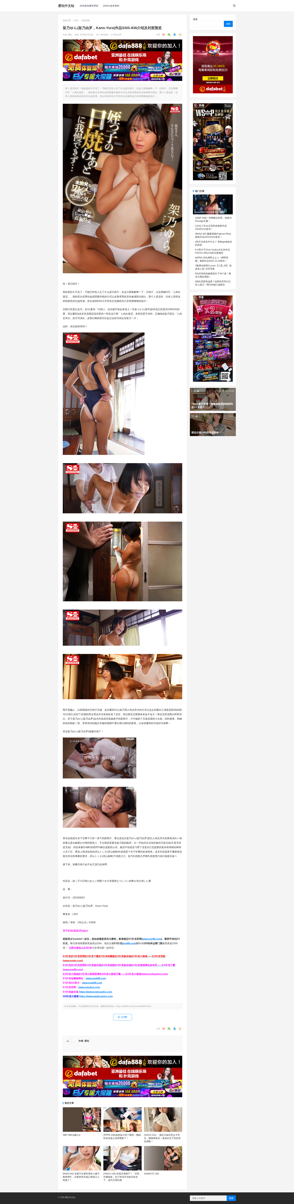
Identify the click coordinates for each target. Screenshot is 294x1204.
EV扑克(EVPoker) (78, 930)
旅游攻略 (86, 20)
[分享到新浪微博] (163, 34)
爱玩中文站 (66, 5)
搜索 (195, 19)
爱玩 (70, 35)
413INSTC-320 (151, 1173)
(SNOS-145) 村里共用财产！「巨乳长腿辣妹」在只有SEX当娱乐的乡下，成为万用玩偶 (121, 1176)
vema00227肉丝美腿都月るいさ (209, 212)
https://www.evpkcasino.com (95, 992)
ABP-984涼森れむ (72, 1135)
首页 (76, 20)
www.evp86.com (151, 939)
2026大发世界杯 (111, 5)
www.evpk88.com (96, 978)
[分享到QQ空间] (180, 34)
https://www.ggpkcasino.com (96, 996)
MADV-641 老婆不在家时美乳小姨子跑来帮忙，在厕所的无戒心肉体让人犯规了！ (81, 1176)
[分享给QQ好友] (174, 34)
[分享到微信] (169, 34)
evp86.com (129, 943)
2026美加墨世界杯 (89, 5)
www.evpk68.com (92, 983)
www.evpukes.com (89, 987)
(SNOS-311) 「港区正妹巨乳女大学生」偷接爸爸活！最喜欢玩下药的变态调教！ (162, 1138)
